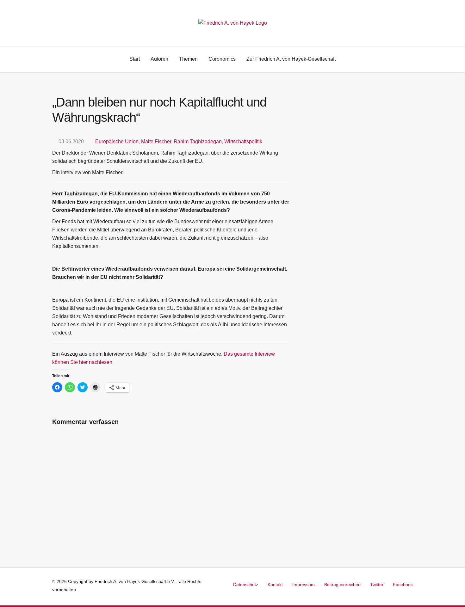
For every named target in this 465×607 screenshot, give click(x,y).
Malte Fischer (156, 141)
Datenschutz (245, 584)
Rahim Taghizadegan (198, 141)
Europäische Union (117, 141)
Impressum (303, 584)
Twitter (376, 584)
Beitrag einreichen (342, 584)
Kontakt (275, 584)
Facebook (403, 584)
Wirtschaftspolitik (243, 141)
